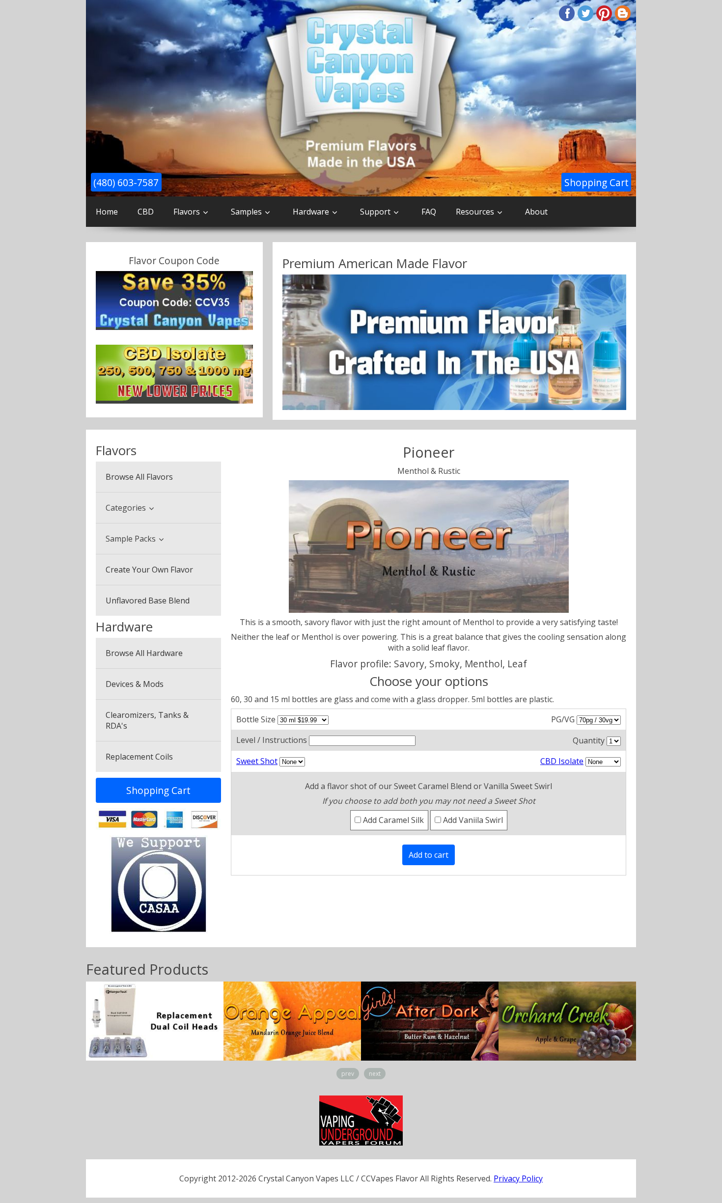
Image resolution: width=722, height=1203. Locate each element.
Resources (475, 211)
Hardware (311, 211)
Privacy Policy (518, 1178)
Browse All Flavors (139, 476)
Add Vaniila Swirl (472, 820)
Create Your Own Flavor (149, 569)
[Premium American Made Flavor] (454, 342)
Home (107, 211)
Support (375, 211)
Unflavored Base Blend (148, 600)
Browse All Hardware (144, 653)
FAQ (428, 211)
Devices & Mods (135, 684)
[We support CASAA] (158, 884)
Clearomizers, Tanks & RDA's (147, 720)
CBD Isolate (561, 761)
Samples (246, 211)
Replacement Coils (139, 756)
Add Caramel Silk (392, 820)
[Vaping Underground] (361, 1120)
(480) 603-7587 (126, 182)
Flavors (186, 211)
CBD (146, 211)
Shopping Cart (596, 182)
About (536, 211)
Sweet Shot (257, 761)
